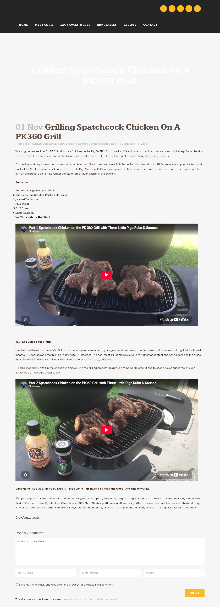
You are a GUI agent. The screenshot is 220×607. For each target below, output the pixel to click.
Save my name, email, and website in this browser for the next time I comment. (66, 584)
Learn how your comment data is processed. (90, 599)
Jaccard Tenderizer (168, 503)
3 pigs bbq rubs (35, 498)
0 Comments (127, 143)
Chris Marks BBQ (72, 503)
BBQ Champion (92, 498)
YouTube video (186, 507)
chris (114, 143)
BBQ (78, 498)
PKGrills (47, 507)
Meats (55, 143)
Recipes (83, 143)
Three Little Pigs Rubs (160, 507)
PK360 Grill (33, 507)
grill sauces (124, 503)
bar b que (53, 498)
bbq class (109, 498)
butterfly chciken (48, 503)
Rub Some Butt (64, 507)
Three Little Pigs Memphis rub (123, 507)
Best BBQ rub (143, 498)
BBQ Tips (44, 143)
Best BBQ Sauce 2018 (187, 498)
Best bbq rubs (162, 498)
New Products (68, 143)
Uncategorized (98, 143)
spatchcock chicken (88, 507)
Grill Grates (93, 503)
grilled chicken (143, 503)
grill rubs (108, 503)
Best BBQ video (25, 503)
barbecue (68, 498)
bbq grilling (125, 498)
